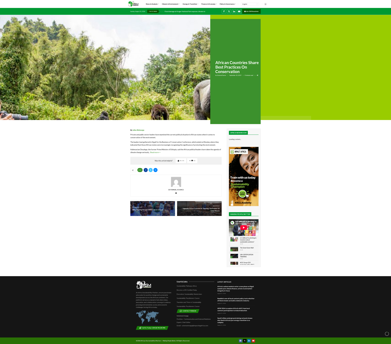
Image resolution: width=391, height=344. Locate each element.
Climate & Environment (170, 4)
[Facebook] (224, 11)
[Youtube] (239, 11)
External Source (221, 75)
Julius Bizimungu (138, 130)
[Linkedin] (234, 11)
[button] (161, 11)
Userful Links (182, 282)
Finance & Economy (208, 4)
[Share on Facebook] (146, 170)
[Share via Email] (155, 170)
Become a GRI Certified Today (187, 290)
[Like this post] (140, 170)
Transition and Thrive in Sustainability (189, 302)
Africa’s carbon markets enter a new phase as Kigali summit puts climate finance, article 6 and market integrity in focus (235, 289)
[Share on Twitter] (151, 170)
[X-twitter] (245, 340)
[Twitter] (229, 11)
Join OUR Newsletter (252, 11)
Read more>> (155, 152)
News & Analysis (152, 4)
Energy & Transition (190, 4)
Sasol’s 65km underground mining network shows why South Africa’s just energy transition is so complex (234, 320)
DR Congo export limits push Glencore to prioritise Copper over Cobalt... (190, 11)
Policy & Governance (227, 4)
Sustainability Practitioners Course (188, 298)
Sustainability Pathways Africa (187, 286)
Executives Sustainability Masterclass (189, 294)
